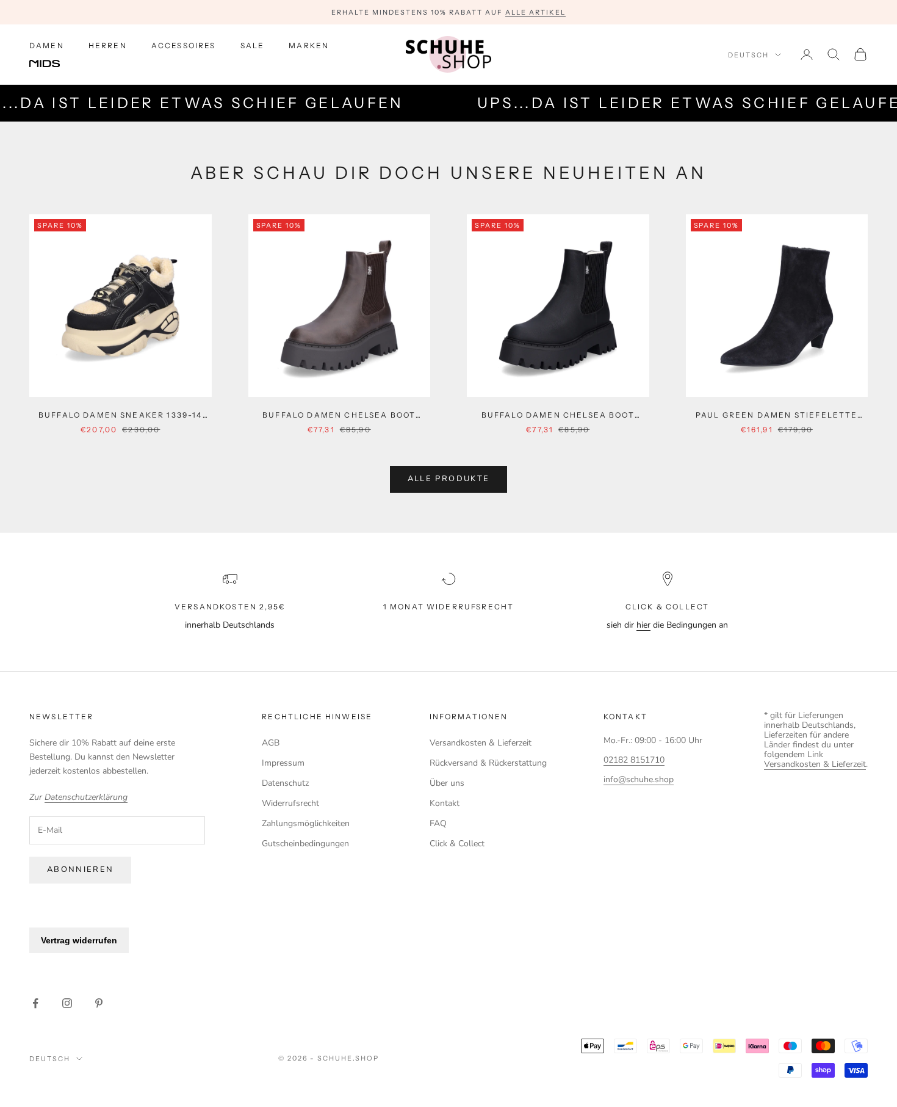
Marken (309, 45)
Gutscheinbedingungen (305, 843)
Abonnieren (80, 869)
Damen (46, 45)
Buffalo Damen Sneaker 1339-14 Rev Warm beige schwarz (120, 415)
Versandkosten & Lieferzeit (480, 743)
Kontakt (444, 803)
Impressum (283, 763)
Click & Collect (457, 843)
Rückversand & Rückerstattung (488, 763)
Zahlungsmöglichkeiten (306, 823)
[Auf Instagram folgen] (67, 1003)
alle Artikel (535, 12)
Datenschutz (285, 783)
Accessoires (183, 45)
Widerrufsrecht (290, 803)
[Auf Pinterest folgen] (99, 1003)
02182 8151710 (634, 760)
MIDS (53, 64)
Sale (252, 45)
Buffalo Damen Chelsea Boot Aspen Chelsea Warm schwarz (557, 415)
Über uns (447, 783)
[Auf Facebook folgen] (35, 1003)
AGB (270, 743)
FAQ (438, 823)
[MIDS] (53, 64)
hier (643, 625)
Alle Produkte (448, 478)
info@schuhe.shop (638, 779)
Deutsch (748, 55)
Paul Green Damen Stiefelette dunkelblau (776, 415)
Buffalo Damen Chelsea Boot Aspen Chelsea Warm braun (339, 415)
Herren (107, 45)
